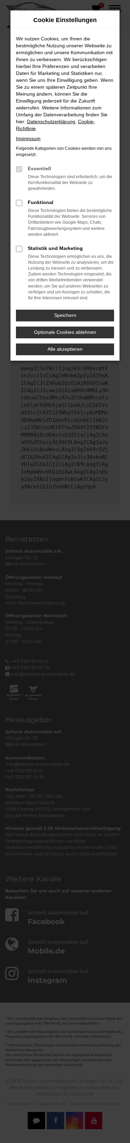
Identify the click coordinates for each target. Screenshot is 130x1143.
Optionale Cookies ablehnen (65, 332)
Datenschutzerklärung (51, 121)
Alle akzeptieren (65, 349)
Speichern (65, 315)
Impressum (28, 138)
